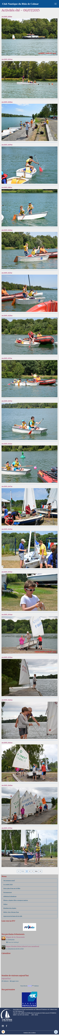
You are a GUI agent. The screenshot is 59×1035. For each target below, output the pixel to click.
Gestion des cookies (30, 1032)
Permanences (7, 892)
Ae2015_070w (7, 828)
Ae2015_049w (7, 529)
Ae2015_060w (7, 700)
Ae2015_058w (7, 657)
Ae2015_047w (7, 486)
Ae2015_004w (7, 59)
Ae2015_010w (7, 187)
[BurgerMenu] (55, 3)
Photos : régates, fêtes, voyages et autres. (15, 900)
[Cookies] (3, 1032)
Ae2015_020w (7, 230)
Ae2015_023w (7, 273)
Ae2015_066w (7, 743)
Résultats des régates (9, 908)
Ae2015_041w (7, 444)
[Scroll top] (56, 1032)
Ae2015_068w (7, 785)
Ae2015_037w (7, 401)
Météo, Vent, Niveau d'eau (11, 912)
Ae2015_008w (7, 102)
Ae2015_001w (7, 17)
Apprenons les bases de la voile (12, 916)
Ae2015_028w (7, 316)
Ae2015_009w (7, 145)
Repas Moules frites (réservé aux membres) (22, 946)
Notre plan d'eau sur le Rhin (11, 888)
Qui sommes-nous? (9, 880)
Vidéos (5, 904)
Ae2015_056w (7, 615)
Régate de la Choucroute (15, 937)
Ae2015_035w (7, 358)
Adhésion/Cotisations (9, 896)
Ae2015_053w (7, 572)
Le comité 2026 (8, 884)
